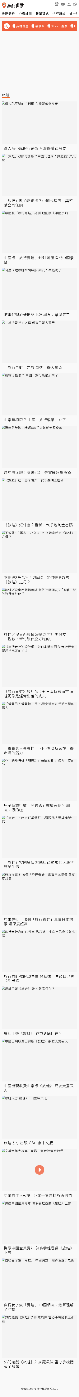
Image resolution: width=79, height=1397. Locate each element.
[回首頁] (13, 5)
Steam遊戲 (59, 26)
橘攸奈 (39, 26)
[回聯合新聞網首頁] (4, 5)
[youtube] (63, 4)
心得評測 (25, 13)
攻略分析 (8, 13)
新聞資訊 (42, 13)
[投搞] (57, 4)
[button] (75, 4)
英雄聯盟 (22, 26)
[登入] (69, 4)
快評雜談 (59, 13)
